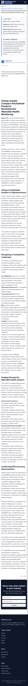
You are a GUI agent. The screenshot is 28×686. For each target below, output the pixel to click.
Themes (3, 635)
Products (3, 638)
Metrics (3, 642)
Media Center (4, 654)
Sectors (3, 633)
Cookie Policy (4, 671)
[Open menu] (25, 2)
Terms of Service (5, 668)
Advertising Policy (6, 673)
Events (3, 640)
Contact (3, 657)
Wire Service (4, 652)
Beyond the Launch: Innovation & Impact (11, 8)
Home (2, 6)
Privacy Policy (4, 666)
